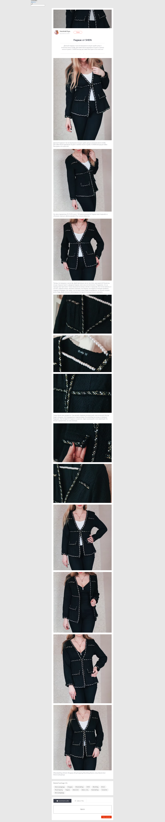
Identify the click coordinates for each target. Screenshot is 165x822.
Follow (78, 32)
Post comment (106, 817)
